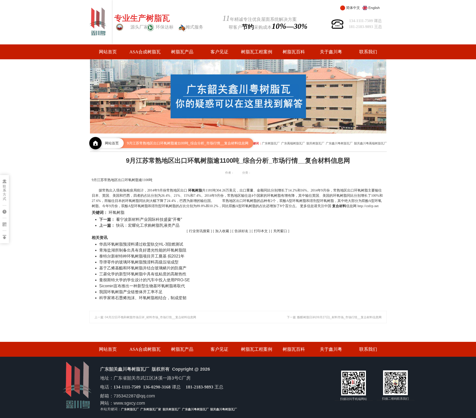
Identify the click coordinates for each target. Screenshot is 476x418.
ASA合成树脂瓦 (145, 51)
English (374, 8)
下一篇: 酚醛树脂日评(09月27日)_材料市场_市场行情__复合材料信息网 (334, 317)
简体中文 (353, 8)
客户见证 (219, 51)
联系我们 (368, 51)
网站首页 (108, 51)
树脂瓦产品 (182, 51)
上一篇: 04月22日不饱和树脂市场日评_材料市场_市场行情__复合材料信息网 (145, 317)
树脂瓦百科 (294, 51)
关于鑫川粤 (331, 51)
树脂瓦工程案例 (256, 51)
